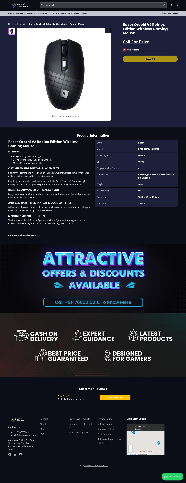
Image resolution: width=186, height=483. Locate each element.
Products (21, 24)
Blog (42, 428)
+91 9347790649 (171, 13)
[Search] (164, 5)
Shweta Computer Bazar (96, 465)
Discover (19, 13)
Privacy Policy (105, 418)
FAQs (42, 434)
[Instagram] (15, 454)
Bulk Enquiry (104, 434)
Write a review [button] (115, 397)
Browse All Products (79, 418)
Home (11, 13)
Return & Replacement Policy (109, 441)
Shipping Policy (106, 428)
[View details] (17, 420)
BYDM (63, 13)
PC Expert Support (78, 432)
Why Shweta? (74, 13)
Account (171, 5)
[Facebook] (9, 454)
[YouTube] (20, 454)
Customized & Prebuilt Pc (80, 425)
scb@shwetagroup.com (24, 435)
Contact (44, 418)
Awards (85, 13)
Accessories (42, 13)
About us (44, 423)
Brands (30, 13)
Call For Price (136, 41)
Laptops (55, 13)
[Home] (20, 5)
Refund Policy (105, 423)
